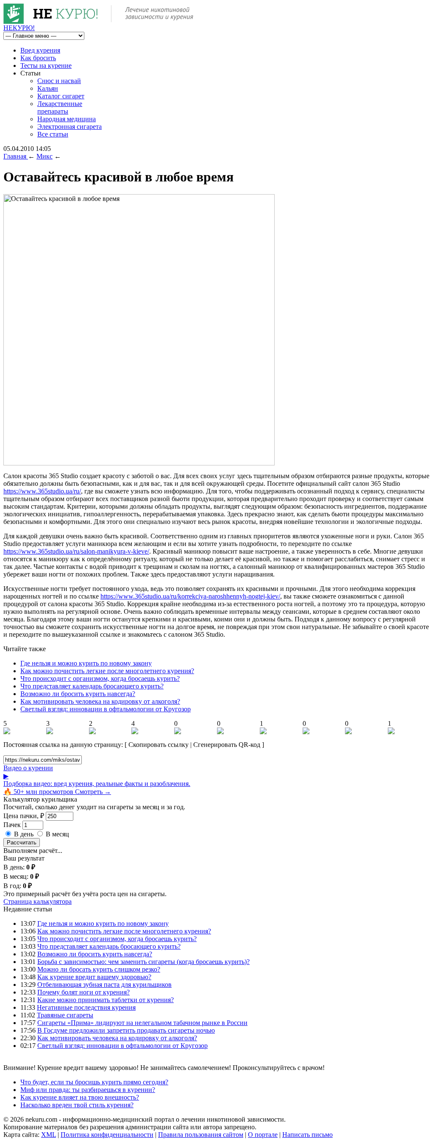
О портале (263, 1134)
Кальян (47, 88)
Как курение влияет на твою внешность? (79, 1097)
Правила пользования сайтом (200, 1134)
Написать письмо (307, 1134)
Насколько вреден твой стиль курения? (77, 1105)
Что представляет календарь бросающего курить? (92, 686)
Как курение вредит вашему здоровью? (94, 976)
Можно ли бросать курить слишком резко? (98, 969)
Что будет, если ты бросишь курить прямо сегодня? (94, 1082)
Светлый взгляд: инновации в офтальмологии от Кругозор (105, 709)
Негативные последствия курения (86, 1007)
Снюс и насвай (59, 80)
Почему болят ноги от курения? (83, 992)
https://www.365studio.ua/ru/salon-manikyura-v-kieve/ (76, 551)
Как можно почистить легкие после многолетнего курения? (107, 670)
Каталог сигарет (60, 96)
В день (23, 834)
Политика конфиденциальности (107, 1134)
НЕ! (19, 27)
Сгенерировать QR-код (226, 744)
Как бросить (38, 57)
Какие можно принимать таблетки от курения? (105, 999)
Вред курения (40, 50)
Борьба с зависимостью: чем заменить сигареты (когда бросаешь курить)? (143, 961)
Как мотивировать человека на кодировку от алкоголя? (100, 701)
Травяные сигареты (65, 1015)
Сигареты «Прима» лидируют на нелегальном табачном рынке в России (142, 1022)
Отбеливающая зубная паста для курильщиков (104, 984)
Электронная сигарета (69, 126)
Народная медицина (66, 119)
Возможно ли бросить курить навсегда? (77, 693)
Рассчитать (21, 842)
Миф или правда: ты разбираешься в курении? (87, 1089)
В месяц (57, 834)
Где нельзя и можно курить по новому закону (86, 663)
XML (48, 1134)
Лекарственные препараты (59, 107)
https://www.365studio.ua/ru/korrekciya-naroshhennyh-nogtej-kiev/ (190, 596)
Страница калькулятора (37, 901)
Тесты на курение (46, 65)
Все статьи (52, 134)
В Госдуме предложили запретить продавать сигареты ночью (126, 1030)
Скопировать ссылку (158, 744)
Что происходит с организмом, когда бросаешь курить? (100, 678)
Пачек (12, 824)
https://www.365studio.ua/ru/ (42, 491)
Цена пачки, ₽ (23, 815)
